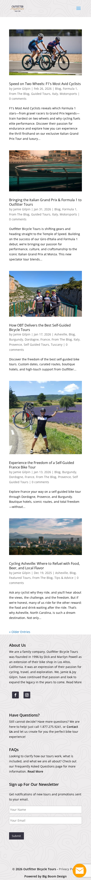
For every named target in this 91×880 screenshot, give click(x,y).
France (45, 339)
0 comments (17, 99)
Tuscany (56, 344)
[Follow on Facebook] (15, 695)
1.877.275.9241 (50, 727)
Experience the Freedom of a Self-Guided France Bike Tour (41, 465)
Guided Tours (40, 94)
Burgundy (16, 339)
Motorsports (68, 94)
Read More (74, 682)
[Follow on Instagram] (26, 695)
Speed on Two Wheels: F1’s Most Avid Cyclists (45, 83)
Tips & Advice (63, 578)
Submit (16, 836)
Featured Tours (20, 578)
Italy (55, 94)
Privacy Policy (69, 869)
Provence (15, 344)
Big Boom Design (54, 876)
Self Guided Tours (36, 344)
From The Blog (19, 94)
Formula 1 (70, 89)
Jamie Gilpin (21, 89)
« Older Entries (19, 632)
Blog (58, 89)
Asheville (60, 334)
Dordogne (32, 339)
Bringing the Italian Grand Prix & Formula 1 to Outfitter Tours (45, 202)
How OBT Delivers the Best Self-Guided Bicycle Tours (40, 327)
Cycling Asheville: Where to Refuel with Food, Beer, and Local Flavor (44, 565)
